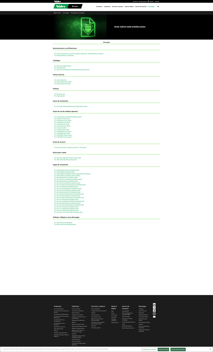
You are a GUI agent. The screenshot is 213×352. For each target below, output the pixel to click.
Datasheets (141, 312)
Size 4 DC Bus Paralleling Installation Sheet (68, 190)
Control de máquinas (59, 309)
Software (56, 330)
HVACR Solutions (61, 67)
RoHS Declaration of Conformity (65, 55)
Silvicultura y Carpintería (77, 314)
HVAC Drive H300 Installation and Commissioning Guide (71, 106)
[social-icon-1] (154, 304)
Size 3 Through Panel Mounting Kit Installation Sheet (71, 184)
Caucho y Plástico (76, 339)
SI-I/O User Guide (61, 127)
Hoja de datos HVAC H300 (63, 83)
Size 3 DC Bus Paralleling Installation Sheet (68, 183)
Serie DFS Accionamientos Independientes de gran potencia (73, 69)
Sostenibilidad (125, 311)
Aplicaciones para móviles (143, 319)
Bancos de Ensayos (76, 341)
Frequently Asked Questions (128, 322)
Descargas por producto (78, 13)
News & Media (129, 6)
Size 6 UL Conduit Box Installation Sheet (67, 206)
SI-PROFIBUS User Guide (63, 133)
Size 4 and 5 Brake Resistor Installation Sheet (68, 188)
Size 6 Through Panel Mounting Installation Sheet (70, 205)
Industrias (107, 6)
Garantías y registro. (96, 327)
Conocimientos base (96, 316)
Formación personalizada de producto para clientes (97, 323)
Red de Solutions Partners (128, 328)
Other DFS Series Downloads (64, 222)
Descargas (151, 6)
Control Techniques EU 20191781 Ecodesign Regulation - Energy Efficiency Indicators (79, 53)
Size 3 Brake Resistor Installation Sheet (67, 181)
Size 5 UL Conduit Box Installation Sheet (67, 199)
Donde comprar (143, 1)
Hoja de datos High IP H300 (63, 81)
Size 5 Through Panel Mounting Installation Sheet (70, 197)
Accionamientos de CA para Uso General (61, 311)
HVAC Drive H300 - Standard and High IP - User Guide (71, 147)
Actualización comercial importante (144, 330)
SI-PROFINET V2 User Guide (63, 137)
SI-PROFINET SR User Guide (64, 135)
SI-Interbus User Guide (62, 129)
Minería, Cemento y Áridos (78, 324)
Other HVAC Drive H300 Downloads (66, 224)
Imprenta (74, 333)
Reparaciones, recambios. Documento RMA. (97, 319)
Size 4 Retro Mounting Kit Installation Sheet (68, 192)
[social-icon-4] (154, 313)
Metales (74, 322)
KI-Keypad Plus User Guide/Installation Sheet (68, 116)
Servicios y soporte (117, 6)
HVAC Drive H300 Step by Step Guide (66, 159)
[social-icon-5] (154, 316)
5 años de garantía (95, 309)
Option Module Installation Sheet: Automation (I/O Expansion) (73, 173)
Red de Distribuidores (127, 326)
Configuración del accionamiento (98, 311)
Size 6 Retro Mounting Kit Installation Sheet (68, 203)
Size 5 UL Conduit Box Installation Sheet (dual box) (70, 201)
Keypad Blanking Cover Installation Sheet (67, 170)
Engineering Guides (143, 314)
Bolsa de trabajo (126, 316)
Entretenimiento (75, 312)
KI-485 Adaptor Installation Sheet (65, 172)
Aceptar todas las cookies (178, 349)
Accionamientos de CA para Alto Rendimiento (61, 317)
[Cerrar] (210, 349)
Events (112, 313)
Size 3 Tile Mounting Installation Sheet (67, 186)
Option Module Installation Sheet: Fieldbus (68, 175)
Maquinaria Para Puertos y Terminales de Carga (78, 331)
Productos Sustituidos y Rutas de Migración (61, 335)
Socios (123, 324)
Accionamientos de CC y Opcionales (59, 324)
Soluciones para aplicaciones (60, 332)
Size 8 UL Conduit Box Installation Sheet (67, 210)
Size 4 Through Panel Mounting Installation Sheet (70, 194)
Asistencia (93, 325)
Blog (112, 311)
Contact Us (135, 1)
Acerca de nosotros (140, 6)
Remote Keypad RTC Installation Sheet (67, 177)
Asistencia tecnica (95, 314)
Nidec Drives (57, 13)
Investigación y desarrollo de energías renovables (78, 336)
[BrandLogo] (68, 6)
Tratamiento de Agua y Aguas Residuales (79, 344)
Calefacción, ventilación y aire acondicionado (79, 317)
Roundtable (114, 317)
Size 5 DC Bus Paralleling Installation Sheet (68, 195)
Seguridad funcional (58, 328)
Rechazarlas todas (163, 349)
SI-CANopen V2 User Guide (63, 120)
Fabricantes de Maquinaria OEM (79, 326)
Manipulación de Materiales (78, 320)
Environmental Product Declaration (144, 327)
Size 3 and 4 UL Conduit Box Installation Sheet (69, 179)
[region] (106, 349)
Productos (99, 6)
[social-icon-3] (154, 310)
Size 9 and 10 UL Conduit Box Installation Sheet (69, 212)
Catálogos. (141, 309)
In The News (114, 315)
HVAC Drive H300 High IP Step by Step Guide (68, 157)
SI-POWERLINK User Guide (63, 131)
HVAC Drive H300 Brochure (63, 66)
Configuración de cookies (148, 349)
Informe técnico (115, 322)
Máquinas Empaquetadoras (78, 328)
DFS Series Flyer (60, 94)
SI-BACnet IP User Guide (63, 118)
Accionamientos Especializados (61, 314)
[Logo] (58, 1)
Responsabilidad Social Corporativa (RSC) (127, 313)
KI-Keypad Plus (60, 96)
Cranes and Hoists (76, 309)
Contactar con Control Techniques (127, 319)
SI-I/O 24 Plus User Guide (63, 126)
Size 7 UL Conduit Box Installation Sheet (67, 208)
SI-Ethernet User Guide (62, 124)
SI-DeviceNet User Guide (63, 122)
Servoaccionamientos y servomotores (59, 320)
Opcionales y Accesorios (59, 326)
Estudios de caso (142, 311)
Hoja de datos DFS (61, 80)
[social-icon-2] (154, 307)
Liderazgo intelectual (113, 319)
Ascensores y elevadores (77, 311)
